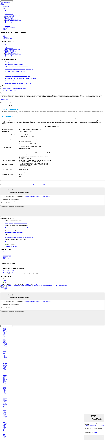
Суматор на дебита (9, 17)
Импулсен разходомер (36, 285)
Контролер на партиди (10, 185)
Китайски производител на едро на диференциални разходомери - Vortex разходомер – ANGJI (25, 184)
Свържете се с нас (6, 29)
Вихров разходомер (9, 14)
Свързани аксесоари (7, 255)
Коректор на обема (9, 22)
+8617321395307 (3, 288)
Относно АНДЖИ (7, 28)
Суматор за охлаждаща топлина (12, 19)
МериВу (2, 290)
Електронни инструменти (8, 16)
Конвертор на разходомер (26, 285)
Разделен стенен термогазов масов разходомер (17, 241)
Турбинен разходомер (9, 12)
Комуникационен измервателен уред (13, 20)
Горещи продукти (27, 284)
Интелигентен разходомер (46, 285)
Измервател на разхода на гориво (14, 64)
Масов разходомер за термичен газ (12, 10)
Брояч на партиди (9, 18)
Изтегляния (7, 26)
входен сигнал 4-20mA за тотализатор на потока (18, 83)
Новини (4, 23)
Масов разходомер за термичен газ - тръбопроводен (19, 69)
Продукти (5, 36)
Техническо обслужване (10, 27)
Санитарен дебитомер (5, 285)
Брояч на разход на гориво (10, 21)
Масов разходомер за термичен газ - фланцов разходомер (20, 78)
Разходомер (5, 9)
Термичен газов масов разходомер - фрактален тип (18, 73)
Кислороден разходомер (15, 285)
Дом (4, 8)
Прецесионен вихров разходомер (12, 11)
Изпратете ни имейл (4, 99)
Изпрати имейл (3, 287)
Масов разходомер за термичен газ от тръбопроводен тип (20, 227)
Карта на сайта (35, 284)
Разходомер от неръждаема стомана (60, 285)
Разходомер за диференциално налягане (13, 15)
